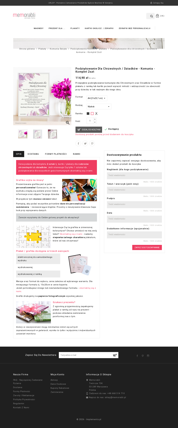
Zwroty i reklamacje (23, 395)
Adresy (54, 380)
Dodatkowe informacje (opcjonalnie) (128, 228)
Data (109, 213)
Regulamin (18, 403)
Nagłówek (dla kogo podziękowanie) (128, 169)
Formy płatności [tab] (56, 154)
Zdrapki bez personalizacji (134, 28)
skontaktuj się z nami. (81, 171)
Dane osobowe (58, 384)
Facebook (138, 354)
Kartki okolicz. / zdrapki (99, 28)
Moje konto (58, 374)
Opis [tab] (18, 154)
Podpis (111, 198)
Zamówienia (57, 392)
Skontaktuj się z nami (71, 234)
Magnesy (39, 28)
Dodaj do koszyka (91, 130)
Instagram (149, 354)
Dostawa (17, 387)
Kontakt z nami (21, 407)
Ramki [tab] (76, 154)
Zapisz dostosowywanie (147, 247)
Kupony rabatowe (60, 388)
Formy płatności (21, 391)
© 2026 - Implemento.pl (89, 419)
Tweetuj (85, 143)
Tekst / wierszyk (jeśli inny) (123, 184)
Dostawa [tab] (33, 154)
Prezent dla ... (57, 28)
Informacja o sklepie (98, 374)
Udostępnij (78, 143)
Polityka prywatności (24, 399)
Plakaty (75, 28)
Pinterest (92, 143)
